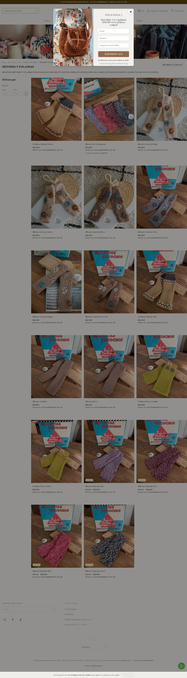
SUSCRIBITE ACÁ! (113, 54)
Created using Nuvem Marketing (113, 63)
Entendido (127, 675)
